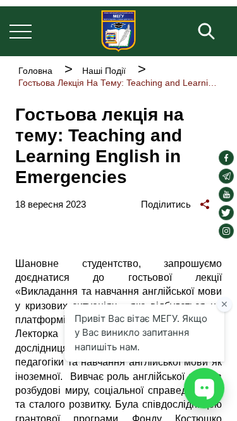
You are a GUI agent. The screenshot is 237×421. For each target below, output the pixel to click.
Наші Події (104, 71)
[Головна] (118, 31)
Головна (35, 71)
